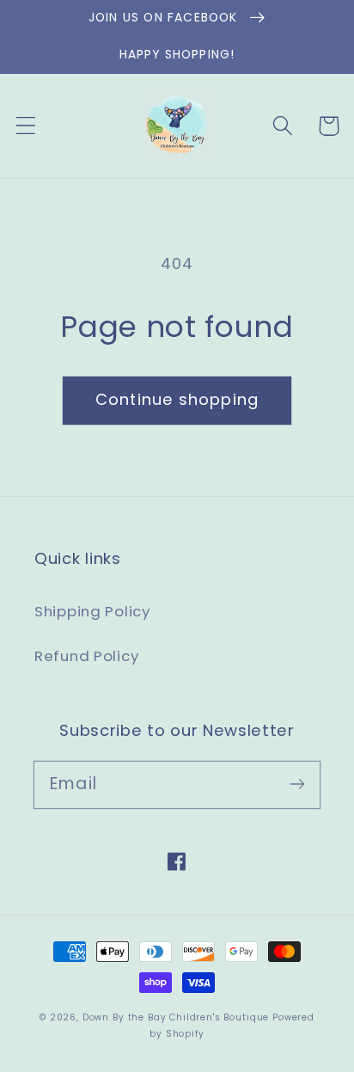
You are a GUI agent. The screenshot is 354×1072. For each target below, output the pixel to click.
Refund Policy (86, 656)
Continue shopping (177, 399)
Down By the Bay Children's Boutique (175, 1017)
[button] (26, 126)
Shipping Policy (92, 611)
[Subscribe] (297, 784)
